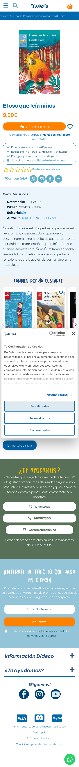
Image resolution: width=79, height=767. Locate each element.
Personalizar (37, 418)
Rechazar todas (40, 430)
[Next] (75, 324)
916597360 (42, 518)
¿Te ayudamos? (24, 670)
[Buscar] (14, 6)
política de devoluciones (50, 160)
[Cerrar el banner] (73, 333)
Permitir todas (39, 406)
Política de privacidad (38, 738)
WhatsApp (42, 506)
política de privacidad (51, 631)
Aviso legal (39, 732)
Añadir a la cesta (38, 126)
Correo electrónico (42, 530)
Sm (24, 212)
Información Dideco (29, 656)
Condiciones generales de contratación (39, 744)
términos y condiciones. (41, 635)
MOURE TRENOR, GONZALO (38, 218)
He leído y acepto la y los (42, 633)
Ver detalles (40, 139)
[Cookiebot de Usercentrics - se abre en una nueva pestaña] (49, 333)
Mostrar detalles (57, 394)
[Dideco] (39, 6)
